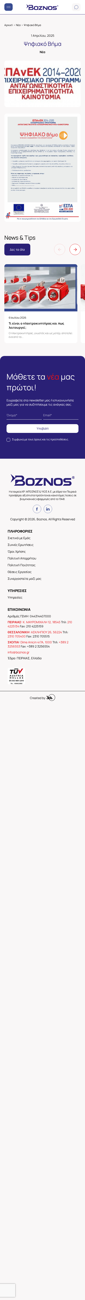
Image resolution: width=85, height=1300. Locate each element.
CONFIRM (27, 722)
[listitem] (42, 639)
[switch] (68, 649)
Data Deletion (17, 739)
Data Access (42, 739)
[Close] (76, 561)
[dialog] (42, 650)
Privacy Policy (67, 739)
